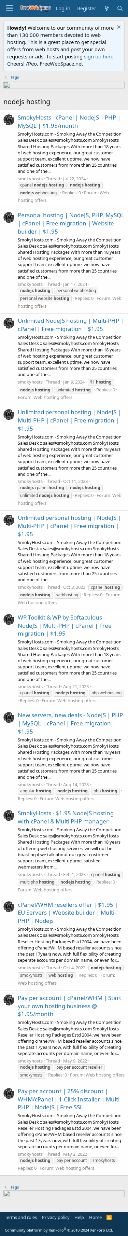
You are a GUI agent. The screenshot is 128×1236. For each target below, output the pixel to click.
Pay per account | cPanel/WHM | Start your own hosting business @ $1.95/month (69, 1006)
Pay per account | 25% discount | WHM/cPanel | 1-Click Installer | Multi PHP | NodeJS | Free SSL (68, 1099)
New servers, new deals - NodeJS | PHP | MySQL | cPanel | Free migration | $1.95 (70, 723)
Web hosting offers (52, 397)
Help (79, 1217)
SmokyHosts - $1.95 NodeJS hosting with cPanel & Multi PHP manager (66, 817)
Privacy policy (56, 1217)
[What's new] (106, 8)
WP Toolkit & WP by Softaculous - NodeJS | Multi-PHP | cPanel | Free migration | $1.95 (65, 625)
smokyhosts (30, 179)
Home (95, 1217)
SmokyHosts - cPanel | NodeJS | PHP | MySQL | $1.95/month (69, 121)
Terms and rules (21, 1217)
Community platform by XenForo (59, 1230)
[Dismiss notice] (118, 27)
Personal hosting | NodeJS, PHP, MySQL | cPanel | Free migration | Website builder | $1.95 (71, 223)
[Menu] (9, 8)
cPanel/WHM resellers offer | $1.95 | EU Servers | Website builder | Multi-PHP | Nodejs (68, 913)
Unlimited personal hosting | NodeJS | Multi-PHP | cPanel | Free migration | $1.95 (69, 420)
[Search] (120, 8)
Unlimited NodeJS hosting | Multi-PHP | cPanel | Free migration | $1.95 (71, 325)
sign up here (98, 56)
